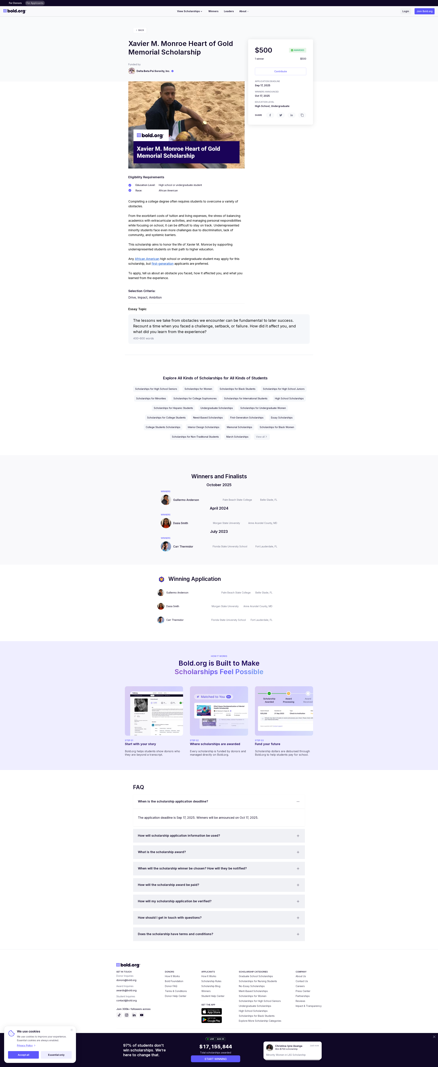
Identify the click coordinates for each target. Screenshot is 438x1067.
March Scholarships (237, 436)
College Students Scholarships (163, 427)
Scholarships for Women (198, 388)
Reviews (300, 1001)
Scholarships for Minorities (151, 398)
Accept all (23, 1054)
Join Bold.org (425, 11)
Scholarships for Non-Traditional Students (195, 436)
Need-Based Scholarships (208, 417)
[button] (219, 801)
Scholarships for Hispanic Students (173, 408)
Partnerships (303, 996)
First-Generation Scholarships (246, 417)
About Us (301, 976)
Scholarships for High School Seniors (156, 388)
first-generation (162, 263)
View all (260, 436)
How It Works (172, 976)
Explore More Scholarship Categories (260, 1020)
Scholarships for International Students (245, 398)
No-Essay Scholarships (252, 986)
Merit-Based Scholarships (253, 991)
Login (405, 11)
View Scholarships (188, 11)
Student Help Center (212, 996)
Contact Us (302, 981)
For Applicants (35, 3)
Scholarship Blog (210, 986)
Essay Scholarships (282, 417)
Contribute (280, 71)
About (242, 11)
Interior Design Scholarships (203, 427)
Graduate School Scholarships (256, 976)
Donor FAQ (171, 986)
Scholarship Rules (211, 981)
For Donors (15, 3)
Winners (213, 11)
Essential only (56, 1054)
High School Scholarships (289, 398)
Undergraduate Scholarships (217, 408)
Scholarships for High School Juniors (284, 388)
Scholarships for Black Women (277, 427)
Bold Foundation (174, 981)
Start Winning (216, 1059)
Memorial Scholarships (239, 427)
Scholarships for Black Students (237, 388)
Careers (300, 986)
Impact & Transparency (309, 1005)
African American (147, 259)
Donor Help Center (175, 996)
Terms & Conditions (176, 991)
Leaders (229, 11)
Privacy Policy (25, 1045)
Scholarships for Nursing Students (258, 981)
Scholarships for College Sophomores (195, 398)
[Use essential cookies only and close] (71, 1030)
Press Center (303, 991)
